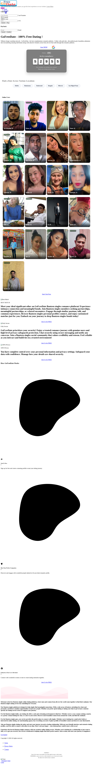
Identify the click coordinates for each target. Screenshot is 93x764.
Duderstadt (39, 85)
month (6, 17)
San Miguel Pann (73, 85)
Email (19, 30)
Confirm (9, 32)
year (7, 19)
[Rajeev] (79, 244)
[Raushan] (13, 244)
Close (8, 761)
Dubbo (17, 85)
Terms (6, 743)
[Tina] (13, 212)
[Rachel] (57, 244)
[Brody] (57, 180)
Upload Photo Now (47, 394)
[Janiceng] (13, 180)
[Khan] (35, 116)
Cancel (3, 22)
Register (6, 11)
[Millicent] (57, 116)
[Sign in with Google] (53, 47)
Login (5, 9)
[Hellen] (35, 180)
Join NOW (43, 47)
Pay (8, 22)
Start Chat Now (46, 294)
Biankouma (27, 85)
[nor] (35, 244)
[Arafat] (13, 276)
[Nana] (79, 116)
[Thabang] (79, 180)
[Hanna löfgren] (79, 148)
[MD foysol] (35, 148)
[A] (57, 212)
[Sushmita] (13, 148)
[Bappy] (35, 212)
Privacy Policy (8, 746)
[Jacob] (79, 212)
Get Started (4, 735)
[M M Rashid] (13, 116)
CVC (19, 21)
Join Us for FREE (46, 321)
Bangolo (50, 85)
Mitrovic (60, 85)
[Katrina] (57, 148)
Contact (6, 749)
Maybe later (46, 398)
